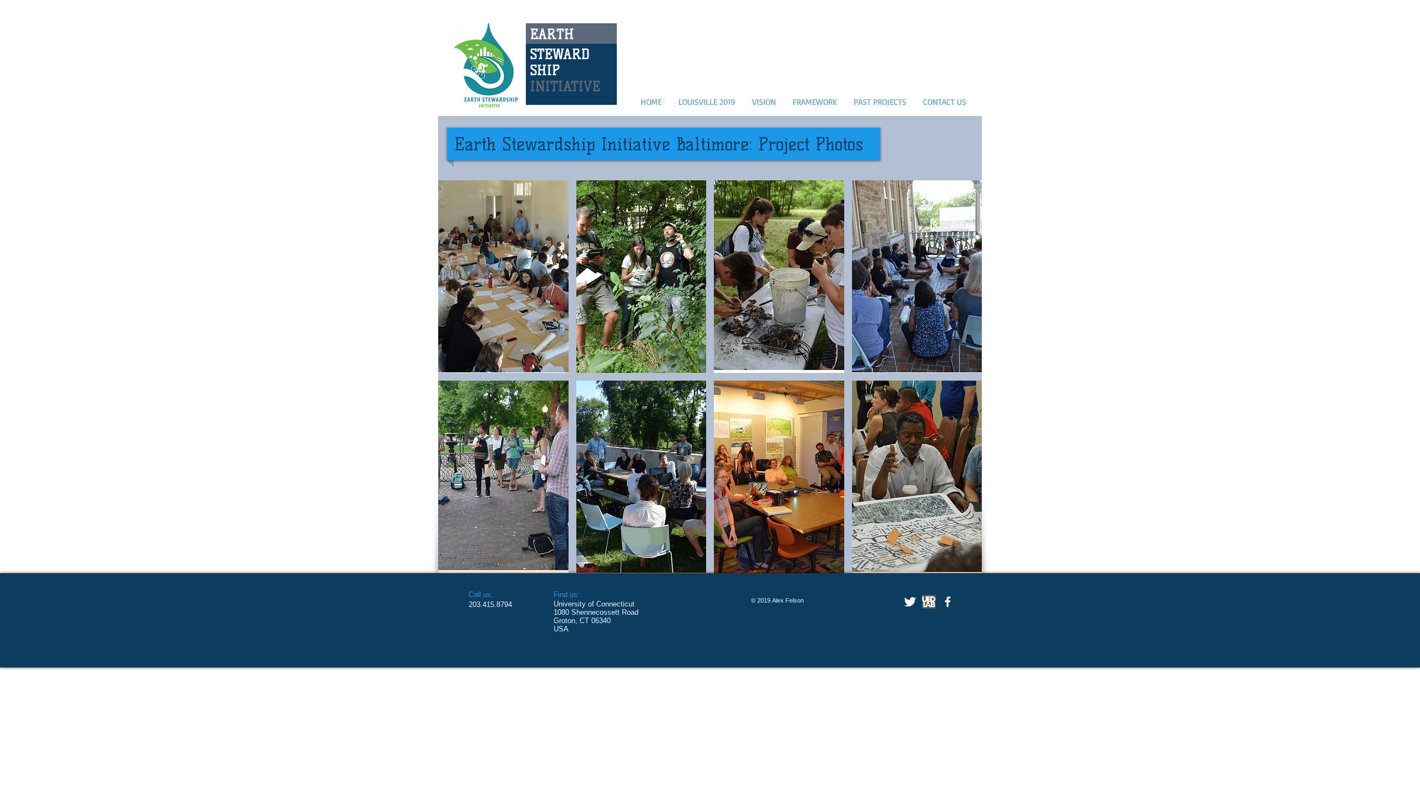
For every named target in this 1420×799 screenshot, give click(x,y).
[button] (503, 276)
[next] (958, 386)
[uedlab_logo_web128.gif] (929, 602)
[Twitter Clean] (910, 602)
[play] (959, 564)
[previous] (461, 386)
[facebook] (948, 602)
